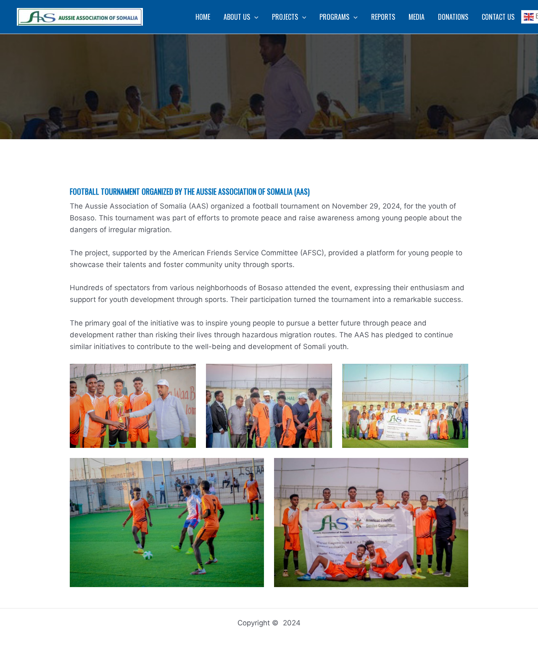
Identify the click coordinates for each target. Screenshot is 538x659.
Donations (453, 17)
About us (237, 17)
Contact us (498, 17)
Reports (383, 17)
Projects (285, 17)
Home (202, 17)
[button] (254, 17)
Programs (334, 17)
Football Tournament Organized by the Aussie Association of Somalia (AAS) (190, 191)
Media (417, 17)
